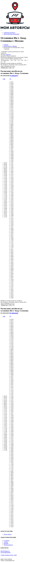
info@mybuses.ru (5, 551)
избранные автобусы (9, 32)
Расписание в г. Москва (10, 46)
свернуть (8, 54)
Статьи (6, 542)
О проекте (6, 540)
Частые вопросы (8, 545)
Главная (6, 44)
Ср (19, 60)
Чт (22, 60)
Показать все (4, 67)
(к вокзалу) (14, 75)
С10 (10, 67)
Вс (5, 62)
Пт (25, 60)
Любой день (5, 60)
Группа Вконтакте (6, 552)
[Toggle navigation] (1, 30)
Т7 (13, 67)
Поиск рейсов (7, 534)
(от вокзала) (13, 313)
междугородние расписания (11, 34)
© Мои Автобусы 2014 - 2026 (9, 555)
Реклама (6, 543)
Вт (15, 60)
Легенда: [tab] (6, 54)
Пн (12, 60)
